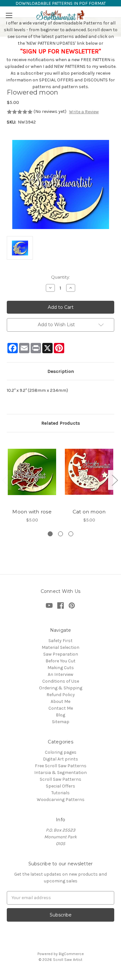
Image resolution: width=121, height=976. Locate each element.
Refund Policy (60, 694)
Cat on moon (89, 512)
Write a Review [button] (84, 112)
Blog (60, 715)
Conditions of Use (60, 681)
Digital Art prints (60, 759)
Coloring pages (60, 752)
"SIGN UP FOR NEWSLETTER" (60, 51)
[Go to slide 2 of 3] (114, 480)
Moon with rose (32, 512)
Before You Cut (60, 661)
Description (60, 371)
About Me (60, 701)
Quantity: (60, 277)
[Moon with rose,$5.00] (32, 472)
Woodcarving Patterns (61, 799)
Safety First (60, 640)
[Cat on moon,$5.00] (89, 472)
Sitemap (60, 721)
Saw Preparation (60, 654)
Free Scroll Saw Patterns (60, 766)
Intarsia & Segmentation (60, 772)
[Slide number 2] (60, 533)
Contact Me (60, 708)
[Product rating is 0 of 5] (20, 112)
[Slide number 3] (70, 533)
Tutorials (60, 793)
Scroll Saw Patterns (60, 779)
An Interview (60, 674)
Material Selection (60, 647)
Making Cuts (60, 667)
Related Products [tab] (60, 423)
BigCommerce (71, 954)
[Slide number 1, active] (50, 533)
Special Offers (60, 786)
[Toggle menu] (9, 15)
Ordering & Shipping (60, 688)
